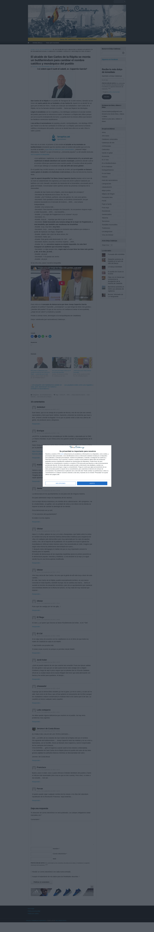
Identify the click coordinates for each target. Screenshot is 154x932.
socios (62, 454)
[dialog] (77, 466)
